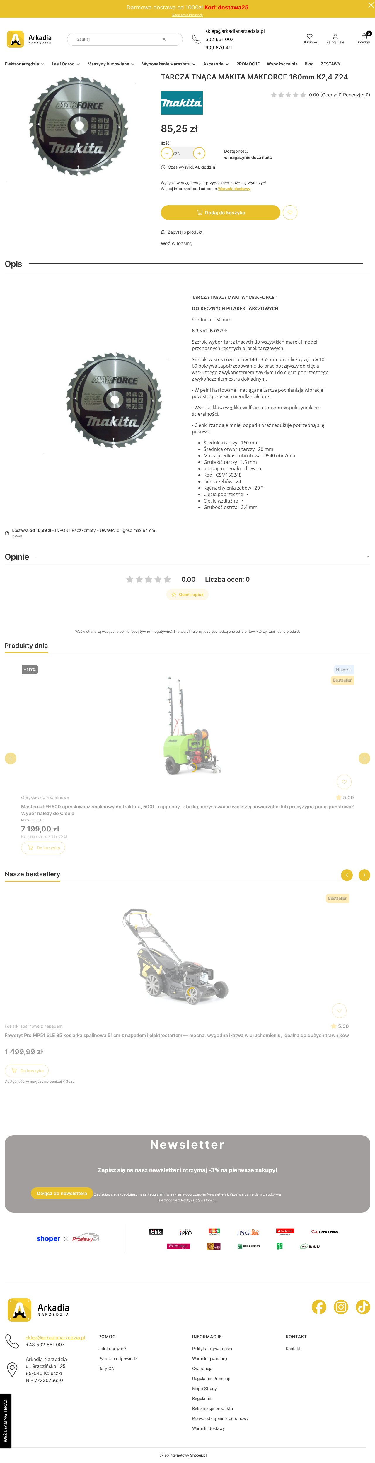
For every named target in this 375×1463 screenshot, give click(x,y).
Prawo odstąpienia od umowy (220, 1418)
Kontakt (293, 1348)
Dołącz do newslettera (62, 1193)
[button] (176, 39)
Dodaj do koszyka (225, 212)
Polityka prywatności (212, 1348)
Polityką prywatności (198, 1200)
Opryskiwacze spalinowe (45, 797)
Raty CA (106, 1368)
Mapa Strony (204, 1388)
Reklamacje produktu (212, 1408)
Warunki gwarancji (209, 1358)
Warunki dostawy (208, 1428)
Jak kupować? (112, 1348)
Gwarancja (202, 1368)
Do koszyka (48, 847)
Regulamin (156, 1194)
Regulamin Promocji (187, 15)
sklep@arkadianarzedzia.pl (235, 31)
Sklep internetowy (183, 1455)
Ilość (165, 142)
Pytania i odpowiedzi (118, 1358)
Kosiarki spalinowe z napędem (33, 1026)
